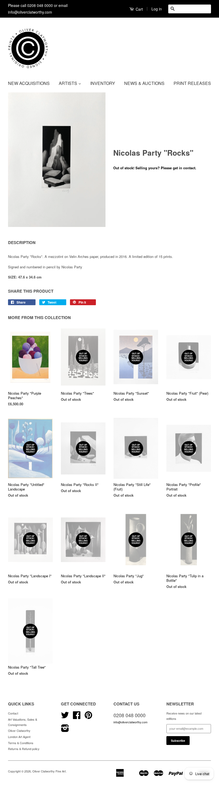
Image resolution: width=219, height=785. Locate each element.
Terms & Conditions (20, 743)
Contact (13, 713)
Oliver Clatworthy (19, 730)
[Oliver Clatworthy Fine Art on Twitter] (65, 717)
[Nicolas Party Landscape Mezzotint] (56, 159)
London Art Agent (19, 737)
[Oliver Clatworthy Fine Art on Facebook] (77, 717)
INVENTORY (102, 83)
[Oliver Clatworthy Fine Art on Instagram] (65, 730)
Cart (139, 9)
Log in (156, 8)
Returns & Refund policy (24, 749)
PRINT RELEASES (192, 83)
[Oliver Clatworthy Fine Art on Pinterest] (88, 717)
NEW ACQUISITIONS (29, 83)
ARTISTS (68, 83)
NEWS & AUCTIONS (144, 83)
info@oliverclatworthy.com (130, 722)
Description (22, 242)
